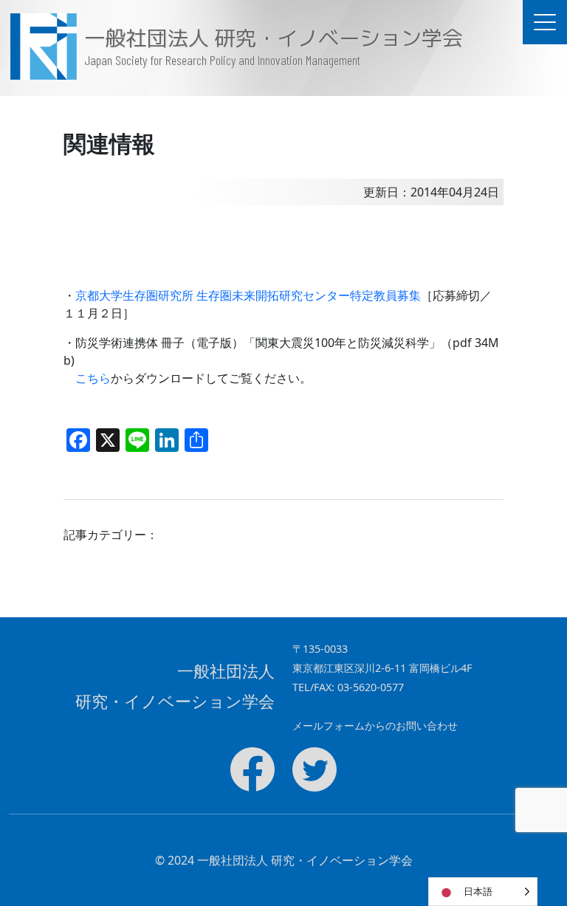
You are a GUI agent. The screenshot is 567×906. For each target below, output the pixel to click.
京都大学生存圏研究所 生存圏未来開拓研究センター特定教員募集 (248, 295)
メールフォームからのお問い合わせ (375, 725)
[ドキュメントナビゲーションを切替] (545, 22)
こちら (93, 378)
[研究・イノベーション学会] (42, 46)
